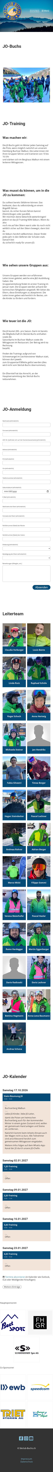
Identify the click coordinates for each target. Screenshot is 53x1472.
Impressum (26, 1458)
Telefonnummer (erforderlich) (12, 478)
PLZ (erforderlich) (8, 459)
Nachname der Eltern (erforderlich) (14, 506)
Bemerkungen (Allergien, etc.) (12, 563)
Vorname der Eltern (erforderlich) (13, 516)
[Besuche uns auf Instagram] (26, 1439)
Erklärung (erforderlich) (10, 545)
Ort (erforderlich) (8, 468)
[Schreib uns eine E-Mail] (31, 1439)
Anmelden (34, 11)
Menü (46, 11)
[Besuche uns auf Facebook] (21, 1439)
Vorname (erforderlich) (10, 430)
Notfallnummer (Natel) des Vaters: (14, 535)
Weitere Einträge (12, 1286)
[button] (26, 1123)
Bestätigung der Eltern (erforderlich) (14, 554)
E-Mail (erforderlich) (9, 497)
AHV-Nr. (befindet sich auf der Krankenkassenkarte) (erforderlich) (24, 440)
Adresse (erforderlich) (10, 449)
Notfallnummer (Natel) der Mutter (14, 525)
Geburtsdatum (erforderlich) (12, 487)
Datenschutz (26, 1461)
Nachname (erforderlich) (11, 421)
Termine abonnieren (15, 1277)
